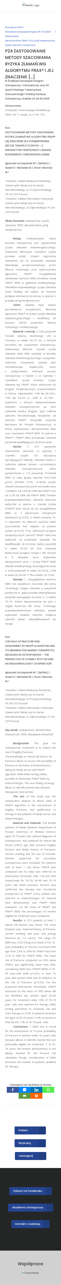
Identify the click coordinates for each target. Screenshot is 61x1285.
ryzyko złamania (13, 45)
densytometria (13, 40)
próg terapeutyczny (44, 40)
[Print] (36, 1096)
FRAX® (25, 40)
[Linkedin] (36, 1090)
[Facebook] (13, 1090)
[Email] (24, 1096)
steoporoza (29, 45)
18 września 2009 (13, 27)
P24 (31, 40)
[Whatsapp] (48, 1090)
